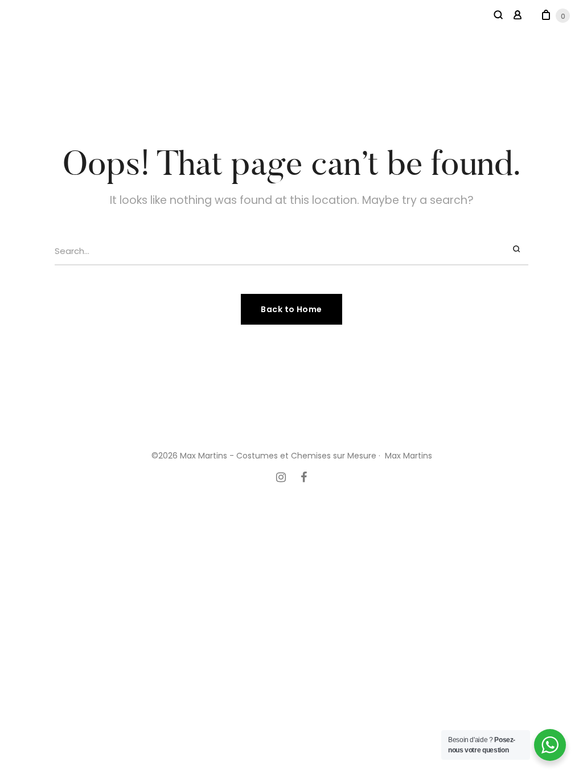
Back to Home (291, 309)
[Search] (518, 249)
